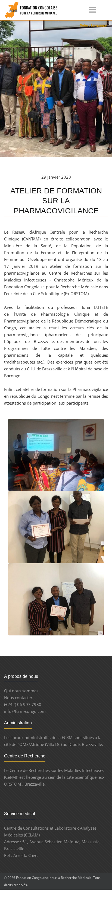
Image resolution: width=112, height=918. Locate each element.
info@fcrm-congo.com (25, 711)
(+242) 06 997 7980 (22, 704)
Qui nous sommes (21, 690)
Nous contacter (18, 697)
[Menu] (88, 10)
